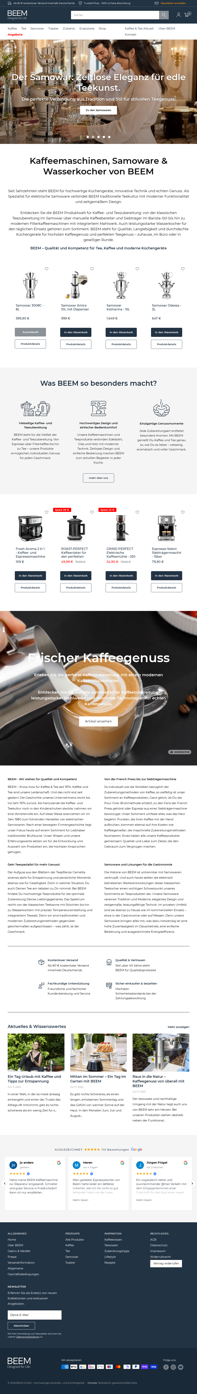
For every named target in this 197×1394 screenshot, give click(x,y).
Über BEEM (167, 28)
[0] (186, 15)
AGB (153, 1239)
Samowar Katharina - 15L (118, 307)
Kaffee (69, 1245)
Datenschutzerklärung (27, 1336)
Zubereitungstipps (116, 1251)
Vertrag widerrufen (166, 1263)
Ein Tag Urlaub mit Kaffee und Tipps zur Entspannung (34, 1079)
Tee (67, 1251)
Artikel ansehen (98, 721)
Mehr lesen (80, 1200)
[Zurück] (4, 1183)
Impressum (158, 1251)
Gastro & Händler (19, 1251)
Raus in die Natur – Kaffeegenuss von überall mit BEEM (158, 1081)
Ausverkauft (30, 332)
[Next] (189, 309)
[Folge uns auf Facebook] (166, 1367)
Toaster (70, 1262)
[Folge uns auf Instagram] (173, 1367)
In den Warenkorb (76, 332)
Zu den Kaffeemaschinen (98, 107)
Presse (12, 1257)
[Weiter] (192, 1183)
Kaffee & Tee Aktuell (139, 28)
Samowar (71, 1257)
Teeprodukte (51, 894)
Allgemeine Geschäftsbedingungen (23, 1271)
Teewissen (111, 1245)
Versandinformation (21, 1262)
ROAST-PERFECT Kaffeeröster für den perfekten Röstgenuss (74, 553)
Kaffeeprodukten (136, 797)
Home (12, 1239)
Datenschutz (158, 1245)
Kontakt (130, 34)
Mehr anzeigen (179, 1027)
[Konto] (178, 15)
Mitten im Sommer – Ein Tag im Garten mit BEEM (98, 1079)
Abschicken (21, 1325)
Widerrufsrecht (160, 1257)
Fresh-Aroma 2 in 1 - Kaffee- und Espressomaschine (30, 552)
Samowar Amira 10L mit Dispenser (75, 307)
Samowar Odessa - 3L (166, 307)
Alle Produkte (74, 1239)
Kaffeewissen (113, 1239)
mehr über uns (98, 477)
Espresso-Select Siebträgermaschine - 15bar (166, 552)
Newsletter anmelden (173, 3)
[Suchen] (164, 15)
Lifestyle (110, 1257)
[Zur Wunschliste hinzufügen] (49, 265)
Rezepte (109, 1262)
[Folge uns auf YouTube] (180, 1367)
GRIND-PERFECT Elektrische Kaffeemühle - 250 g (121, 553)
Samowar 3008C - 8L (30, 307)
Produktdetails (30, 343)
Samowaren (172, 872)
